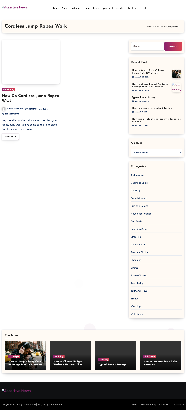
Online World (138, 244)
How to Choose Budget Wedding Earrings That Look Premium (67, 364)
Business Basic (139, 182)
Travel (142, 8)
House (86, 8)
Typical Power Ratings (144, 97)
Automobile (137, 175)
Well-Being (8, 89)
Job (95, 8)
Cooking (135, 190)
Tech (131, 8)
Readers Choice (139, 252)
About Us (164, 404)
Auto (64, 8)
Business (75, 8)
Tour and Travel (139, 291)
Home (55, 8)
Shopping (136, 260)
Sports (106, 8)
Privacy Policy (148, 404)
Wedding (136, 306)
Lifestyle (118, 8)
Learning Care (139, 229)
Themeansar (55, 404)
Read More (10, 136)
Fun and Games (139, 206)
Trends (134, 298)
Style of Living (139, 275)
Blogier (41, 404)
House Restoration (141, 213)
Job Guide (136, 221)
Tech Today (137, 283)
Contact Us (178, 404)
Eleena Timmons (15, 108)
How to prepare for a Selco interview (152, 108)
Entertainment (139, 198)
